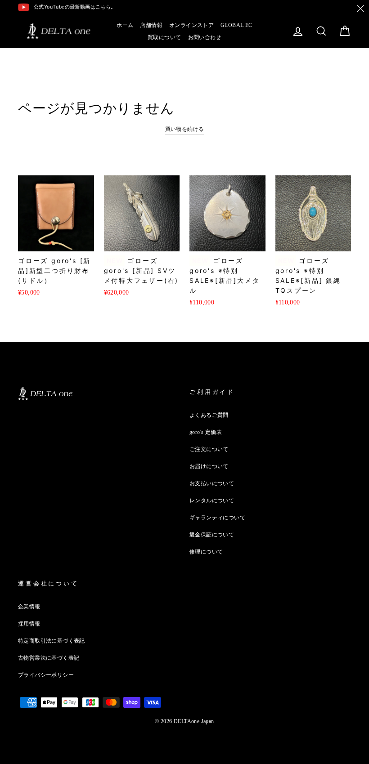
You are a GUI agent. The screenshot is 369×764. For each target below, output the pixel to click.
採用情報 (29, 624)
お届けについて (209, 466)
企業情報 (29, 606)
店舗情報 (151, 25)
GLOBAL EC (236, 25)
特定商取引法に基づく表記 (51, 641)
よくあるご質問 (209, 415)
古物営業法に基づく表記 (48, 658)
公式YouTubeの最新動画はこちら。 (75, 6)
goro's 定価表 (205, 432)
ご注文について (209, 449)
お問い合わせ (204, 37)
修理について (206, 552)
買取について (164, 37)
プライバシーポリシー (46, 675)
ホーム (125, 25)
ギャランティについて (217, 517)
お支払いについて (211, 483)
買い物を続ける (184, 129)
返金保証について (211, 535)
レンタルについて (211, 500)
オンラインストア (191, 25)
